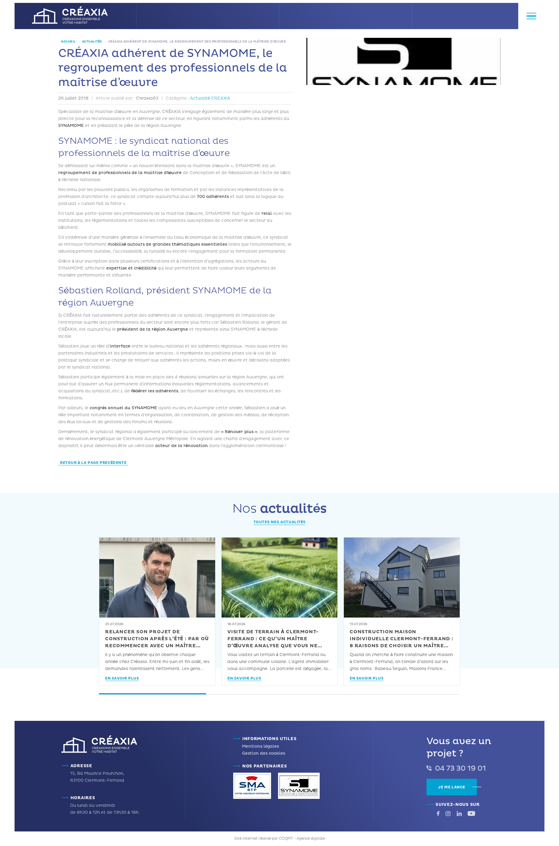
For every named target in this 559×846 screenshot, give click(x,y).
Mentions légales (260, 746)
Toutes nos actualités (280, 522)
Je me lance (451, 787)
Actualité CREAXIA (210, 98)
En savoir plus (122, 679)
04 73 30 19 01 (460, 768)
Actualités (92, 41)
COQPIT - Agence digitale (302, 838)
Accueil (68, 41)
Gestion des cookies (263, 753)
